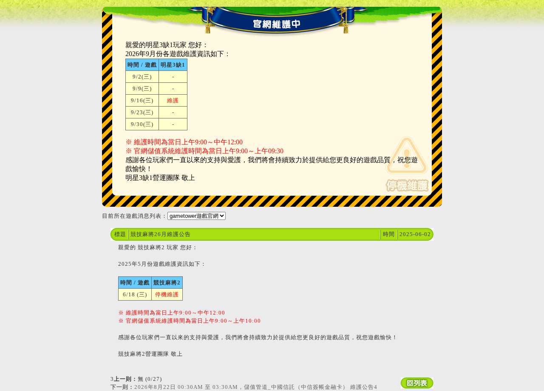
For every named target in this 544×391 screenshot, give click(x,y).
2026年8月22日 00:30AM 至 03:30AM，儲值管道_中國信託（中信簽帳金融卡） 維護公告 (243, 387)
